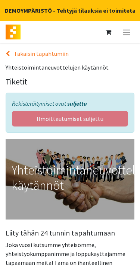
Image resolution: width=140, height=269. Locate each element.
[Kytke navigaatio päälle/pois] (126, 32)
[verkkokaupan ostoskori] (108, 32)
